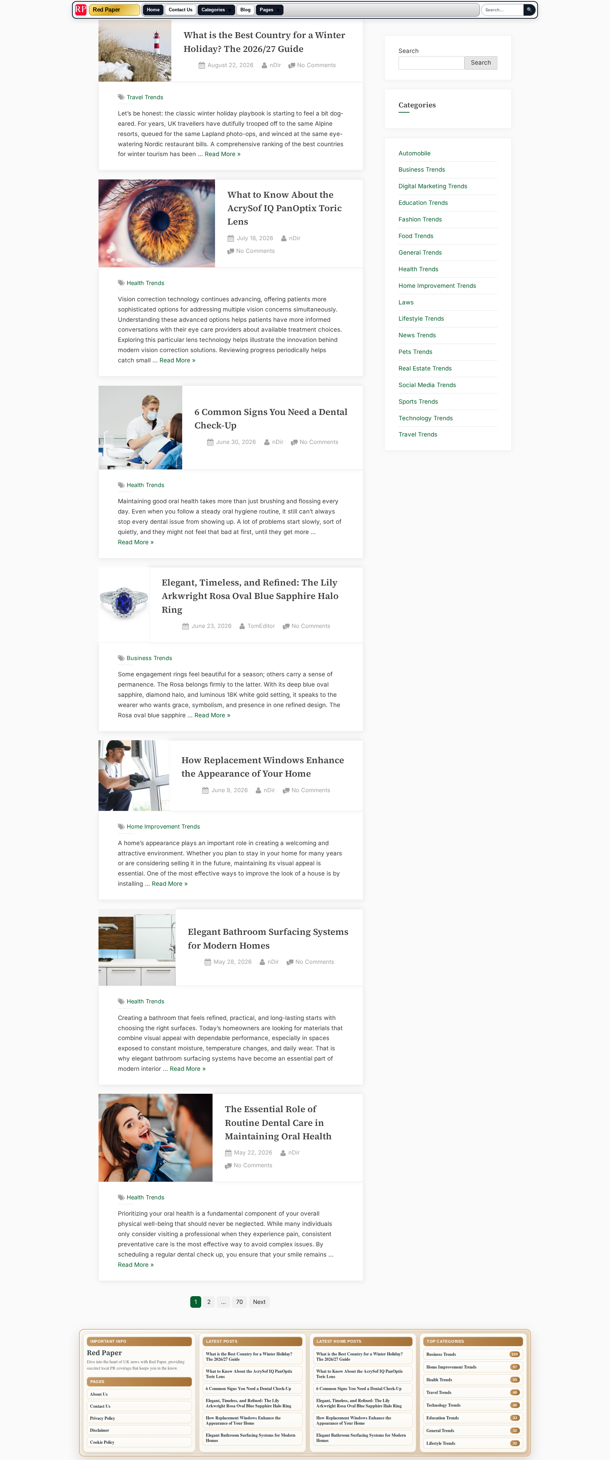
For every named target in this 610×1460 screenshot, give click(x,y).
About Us (99, 1394)
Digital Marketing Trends (433, 186)
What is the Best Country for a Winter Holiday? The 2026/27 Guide (249, 1356)
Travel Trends (145, 96)
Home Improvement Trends (163, 826)
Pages (266, 9)
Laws (406, 301)
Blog (245, 9)
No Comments (316, 65)
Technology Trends (426, 418)
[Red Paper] (81, 10)
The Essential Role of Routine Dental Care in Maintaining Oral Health (278, 1123)
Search (409, 50)
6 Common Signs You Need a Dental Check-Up (248, 1388)
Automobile (415, 152)
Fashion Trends (420, 219)
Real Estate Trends (425, 368)
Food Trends (416, 235)
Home (153, 9)
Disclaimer (99, 1430)
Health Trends (146, 282)
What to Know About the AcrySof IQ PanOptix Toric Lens (284, 208)
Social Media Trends (427, 384)
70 (239, 1301)
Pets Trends (415, 351)
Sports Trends (418, 401)
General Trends (420, 252)
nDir (275, 65)
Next (259, 1301)
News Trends (417, 335)
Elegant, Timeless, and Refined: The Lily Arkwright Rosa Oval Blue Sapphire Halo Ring (250, 596)
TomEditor (261, 625)
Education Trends (423, 202)
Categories (213, 9)
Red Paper (106, 10)
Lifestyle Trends (421, 318)
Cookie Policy (102, 1442)
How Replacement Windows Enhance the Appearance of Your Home (243, 1420)
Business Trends (149, 657)
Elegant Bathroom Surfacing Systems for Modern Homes (250, 1437)
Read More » (223, 155)
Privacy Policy (102, 1418)
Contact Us (180, 9)
